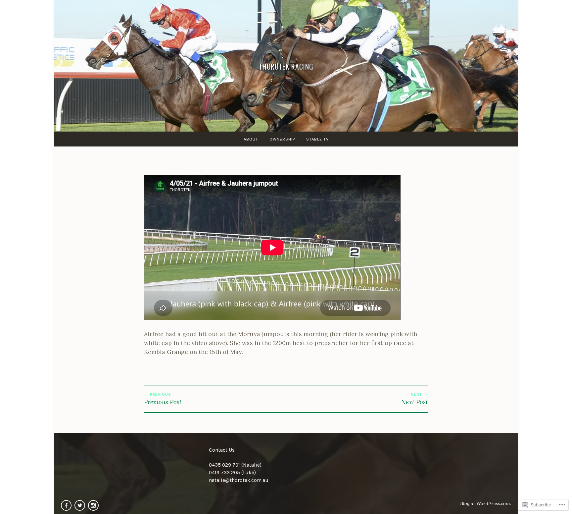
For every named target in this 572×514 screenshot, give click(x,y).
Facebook (66, 505)
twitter (79, 505)
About (251, 139)
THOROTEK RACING (286, 66)
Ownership (282, 139)
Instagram (93, 505)
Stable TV (317, 139)
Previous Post (163, 399)
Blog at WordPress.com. (485, 503)
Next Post (414, 399)
